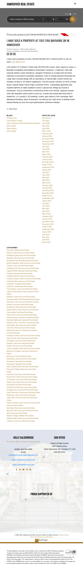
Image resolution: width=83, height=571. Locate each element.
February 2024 (47, 185)
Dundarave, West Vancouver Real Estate (21, 307)
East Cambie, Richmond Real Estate (20, 312)
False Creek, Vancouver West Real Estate (22, 315)
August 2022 (46, 232)
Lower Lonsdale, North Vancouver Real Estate (23, 348)
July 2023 (45, 203)
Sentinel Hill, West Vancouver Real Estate (22, 387)
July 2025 (45, 146)
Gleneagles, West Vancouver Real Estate (21, 325)
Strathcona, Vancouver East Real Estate (21, 395)
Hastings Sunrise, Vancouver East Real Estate (23, 335)
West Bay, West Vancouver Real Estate (21, 408)
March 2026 (46, 131)
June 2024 (46, 175)
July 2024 (45, 172)
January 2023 (47, 219)
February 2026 (47, 134)
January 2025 (47, 159)
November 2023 (48, 193)
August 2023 (46, 201)
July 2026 (45, 121)
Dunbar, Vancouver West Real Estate (20, 304)
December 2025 (48, 139)
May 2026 (45, 126)
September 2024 (48, 167)
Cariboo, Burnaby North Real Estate (19, 273)
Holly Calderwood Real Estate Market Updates (23, 123)
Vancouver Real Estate (15, 405)
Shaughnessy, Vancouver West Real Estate (22, 390)
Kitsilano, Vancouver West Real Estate (20, 343)
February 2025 (47, 157)
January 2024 (47, 188)
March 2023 (46, 214)
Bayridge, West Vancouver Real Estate (21, 258)
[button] (16, 469)
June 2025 (46, 149)
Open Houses (12, 128)
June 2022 (46, 234)
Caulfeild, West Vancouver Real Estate (21, 276)
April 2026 (45, 128)
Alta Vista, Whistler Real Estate (18, 250)
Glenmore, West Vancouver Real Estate (21, 328)
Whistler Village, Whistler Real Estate (20, 416)
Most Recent (46, 118)
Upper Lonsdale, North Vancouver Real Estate (23, 403)
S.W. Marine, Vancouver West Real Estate (22, 379)
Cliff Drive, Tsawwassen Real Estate (20, 286)
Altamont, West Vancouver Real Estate (20, 253)
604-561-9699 (26, 449)
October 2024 (47, 165)
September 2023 (48, 198)
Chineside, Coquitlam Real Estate (19, 284)
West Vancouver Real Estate (17, 413)
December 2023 (48, 190)
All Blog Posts (12, 118)
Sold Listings (11, 131)
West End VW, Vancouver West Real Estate (22, 410)
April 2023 (45, 211)
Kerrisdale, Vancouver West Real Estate (21, 341)
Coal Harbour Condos (14, 121)
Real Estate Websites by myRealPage (41, 537)
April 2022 (45, 240)
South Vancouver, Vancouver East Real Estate (23, 392)
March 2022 (46, 242)
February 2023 (47, 216)
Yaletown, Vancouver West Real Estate (21, 421)
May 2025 (45, 152)
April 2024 (45, 180)
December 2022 (48, 221)
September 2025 (48, 144)
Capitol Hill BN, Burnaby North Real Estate (22, 271)
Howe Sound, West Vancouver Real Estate (22, 338)
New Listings (11, 126)
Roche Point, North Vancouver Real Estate (22, 377)
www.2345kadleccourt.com (23, 465)
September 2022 (48, 229)
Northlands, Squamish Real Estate (19, 361)
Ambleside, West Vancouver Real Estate (21, 255)
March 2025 (46, 154)
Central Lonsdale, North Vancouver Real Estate (24, 279)
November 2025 (48, 141)
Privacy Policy (63, 535)
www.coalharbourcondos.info (23, 460)
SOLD (74, 14)
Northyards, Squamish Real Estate (19, 364)
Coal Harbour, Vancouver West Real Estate (25, 51)
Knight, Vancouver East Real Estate (19, 346)
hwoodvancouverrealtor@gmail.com (23, 455)
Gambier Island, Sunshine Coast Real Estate (23, 317)
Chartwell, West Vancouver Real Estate (21, 281)
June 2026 (46, 123)
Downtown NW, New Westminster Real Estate (23, 299)
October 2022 (47, 227)
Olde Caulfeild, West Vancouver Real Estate (22, 366)
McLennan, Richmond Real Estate (19, 356)
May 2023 (45, 209)
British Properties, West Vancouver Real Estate (23, 263)
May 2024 (45, 177)
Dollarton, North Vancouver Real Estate (21, 297)
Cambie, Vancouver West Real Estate (20, 266)
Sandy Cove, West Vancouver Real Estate (22, 382)
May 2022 (45, 237)
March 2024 (46, 183)
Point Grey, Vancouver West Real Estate (21, 374)
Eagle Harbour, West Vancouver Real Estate (22, 310)
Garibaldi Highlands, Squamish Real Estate (22, 320)
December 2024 (48, 162)
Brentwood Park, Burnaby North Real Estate (22, 260)
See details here (18, 62)
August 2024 (46, 170)
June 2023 (46, 206)
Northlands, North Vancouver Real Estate (21, 359)
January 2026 (47, 136)
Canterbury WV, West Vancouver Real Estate (23, 268)
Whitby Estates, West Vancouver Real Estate (23, 418)
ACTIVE (67, 14)
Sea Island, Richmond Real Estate (19, 385)
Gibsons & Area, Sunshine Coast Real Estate (23, 322)
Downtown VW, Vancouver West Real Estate (23, 302)
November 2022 (48, 224)
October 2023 (47, 196)
